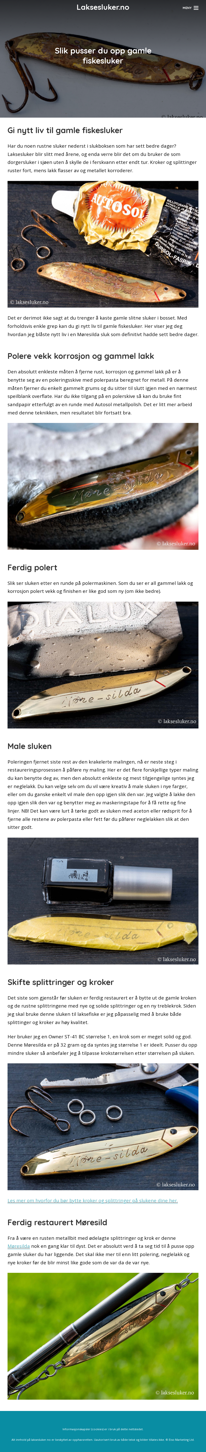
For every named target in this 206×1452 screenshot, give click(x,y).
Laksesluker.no (103, 7)
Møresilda (19, 1246)
